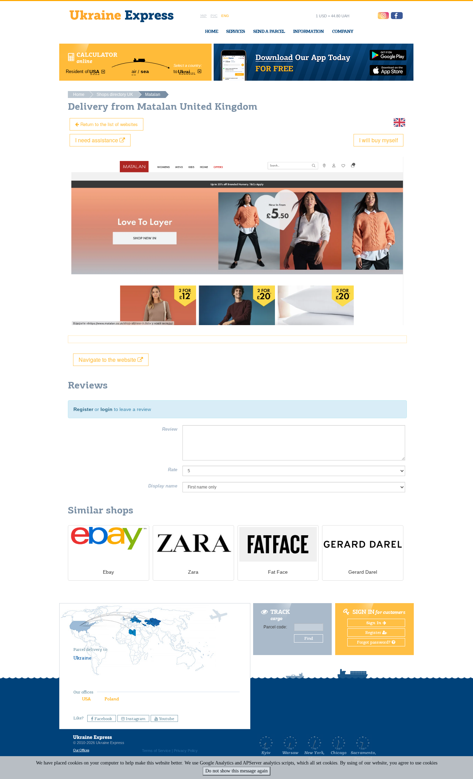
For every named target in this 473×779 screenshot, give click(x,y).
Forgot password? (374, 642)
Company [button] (342, 31)
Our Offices (81, 750)
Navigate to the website (108, 360)
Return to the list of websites (108, 124)
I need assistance (97, 140)
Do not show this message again (236, 770)
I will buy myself (378, 140)
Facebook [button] (102, 719)
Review (169, 429)
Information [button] (308, 31)
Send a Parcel (269, 31)
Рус (214, 16)
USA (86, 699)
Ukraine (82, 658)
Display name (162, 486)
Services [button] (235, 31)
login (106, 409)
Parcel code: (275, 627)
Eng (225, 16)
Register (83, 409)
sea (145, 71)
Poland (112, 699)
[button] (397, 15)
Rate (172, 469)
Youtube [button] (166, 719)
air (134, 71)
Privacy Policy (186, 751)
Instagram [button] (135, 719)
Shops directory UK (115, 94)
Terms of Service (156, 751)
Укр (203, 16)
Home (211, 31)
